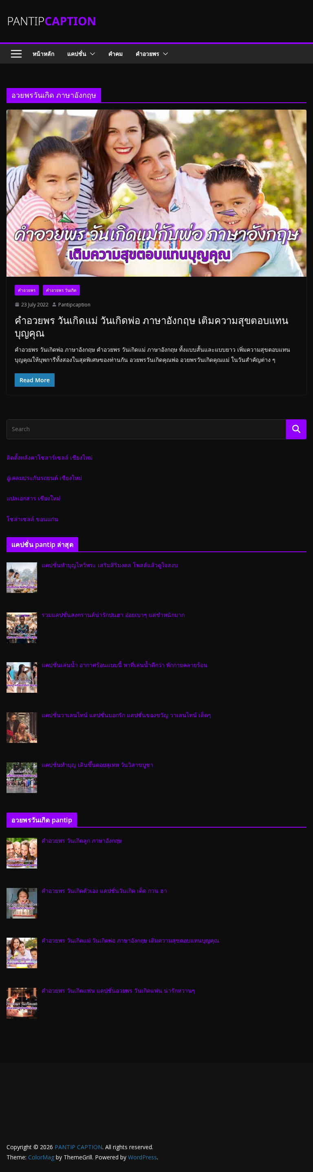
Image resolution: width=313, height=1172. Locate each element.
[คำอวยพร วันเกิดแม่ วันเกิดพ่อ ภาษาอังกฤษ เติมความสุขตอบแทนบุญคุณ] (156, 193)
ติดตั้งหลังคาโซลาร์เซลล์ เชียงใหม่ (50, 457)
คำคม (115, 53)
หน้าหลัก (43, 53)
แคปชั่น (76, 53)
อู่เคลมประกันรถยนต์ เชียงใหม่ (44, 478)
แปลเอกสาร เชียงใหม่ (33, 498)
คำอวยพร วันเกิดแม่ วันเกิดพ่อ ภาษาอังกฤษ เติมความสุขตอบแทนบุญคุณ (151, 326)
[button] (90, 53)
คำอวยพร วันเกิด (61, 290)
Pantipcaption (74, 304)
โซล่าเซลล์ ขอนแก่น (32, 519)
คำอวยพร (147, 53)
